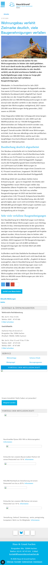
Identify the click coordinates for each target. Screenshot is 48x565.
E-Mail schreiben (8, 322)
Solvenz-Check (35, 358)
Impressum (37, 562)
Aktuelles (6, 14)
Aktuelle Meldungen (8, 299)
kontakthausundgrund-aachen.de (24, 554)
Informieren (7, 442)
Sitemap (10, 562)
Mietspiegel (10, 362)
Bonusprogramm (36, 362)
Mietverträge (11, 358)
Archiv (2, 302)
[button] (3, 284)
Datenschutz (27, 562)
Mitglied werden (9, 403)
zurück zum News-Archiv (12, 291)
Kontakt (17, 562)
